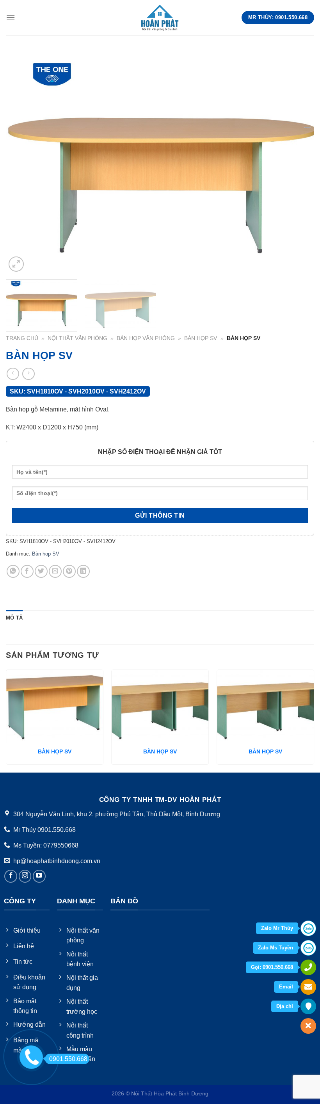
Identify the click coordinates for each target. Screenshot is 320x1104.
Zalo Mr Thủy (277, 928)
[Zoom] (16, 264)
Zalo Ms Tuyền (275, 948)
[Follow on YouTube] (39, 876)
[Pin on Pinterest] (69, 571)
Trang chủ (22, 338)
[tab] (14, 618)
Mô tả (14, 618)
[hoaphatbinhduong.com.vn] (160, 17)
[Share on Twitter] (41, 571)
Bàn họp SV (200, 338)
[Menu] (10, 17)
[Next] (298, 162)
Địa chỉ (284, 1006)
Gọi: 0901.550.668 (272, 967)
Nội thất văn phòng (77, 338)
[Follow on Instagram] (25, 876)
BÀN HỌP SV (54, 751)
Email (286, 987)
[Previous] (22, 162)
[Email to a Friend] (55, 571)
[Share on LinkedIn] (83, 571)
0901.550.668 (68, 1059)
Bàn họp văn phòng (146, 338)
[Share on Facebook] (27, 571)
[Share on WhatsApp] (13, 571)
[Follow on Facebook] (10, 876)
